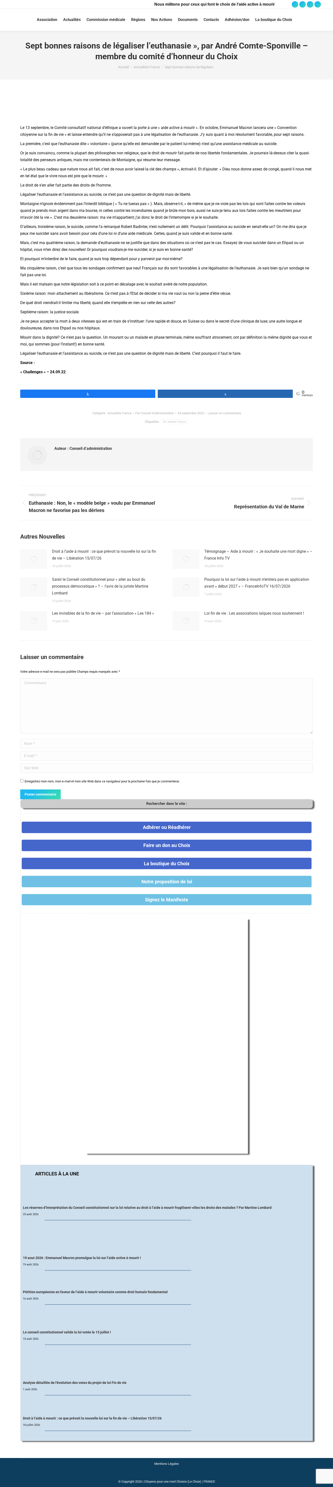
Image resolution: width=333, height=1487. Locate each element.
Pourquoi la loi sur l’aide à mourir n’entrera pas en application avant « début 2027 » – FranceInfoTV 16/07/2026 (256, 583)
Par (154, 413)
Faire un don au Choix (166, 845)
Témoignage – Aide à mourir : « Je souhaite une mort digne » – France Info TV (258, 555)
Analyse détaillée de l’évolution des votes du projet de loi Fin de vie (75, 1383)
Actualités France (120, 413)
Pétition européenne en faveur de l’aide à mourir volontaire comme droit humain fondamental (95, 1292)
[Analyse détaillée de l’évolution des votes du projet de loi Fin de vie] (166, 1362)
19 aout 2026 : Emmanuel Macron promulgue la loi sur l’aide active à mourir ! (82, 1258)
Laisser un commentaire (224, 413)
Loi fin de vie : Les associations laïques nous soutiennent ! (254, 613)
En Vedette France (174, 421)
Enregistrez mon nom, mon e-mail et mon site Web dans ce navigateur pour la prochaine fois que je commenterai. (102, 781)
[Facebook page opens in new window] (295, 4)
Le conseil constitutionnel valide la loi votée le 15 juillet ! (67, 1332)
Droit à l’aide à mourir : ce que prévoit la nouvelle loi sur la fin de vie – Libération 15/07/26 (104, 555)
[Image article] (33, 559)
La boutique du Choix (166, 864)
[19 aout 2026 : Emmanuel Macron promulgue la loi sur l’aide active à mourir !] (167, 1238)
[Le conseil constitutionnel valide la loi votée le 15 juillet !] (167, 1317)
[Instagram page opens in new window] (302, 4)
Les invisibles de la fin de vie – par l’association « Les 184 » (103, 613)
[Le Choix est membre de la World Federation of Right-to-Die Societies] (166, 1475)
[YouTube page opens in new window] (310, 4)
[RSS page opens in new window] (317, 4)
